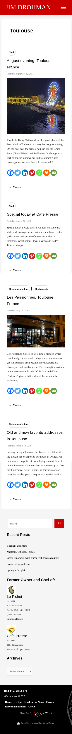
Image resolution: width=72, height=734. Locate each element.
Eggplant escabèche (17, 545)
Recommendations (18, 289)
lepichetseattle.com (15, 618)
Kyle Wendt (46, 713)
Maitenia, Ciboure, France (21, 551)
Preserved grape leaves (18, 564)
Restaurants (41, 289)
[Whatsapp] (39, 172)
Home (8, 702)
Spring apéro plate (16, 570)
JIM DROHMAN (28, 7)
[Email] (53, 172)
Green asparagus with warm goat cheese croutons (33, 558)
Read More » (14, 187)
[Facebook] (10, 172)
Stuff (11, 52)
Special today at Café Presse (32, 214)
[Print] (46, 172)
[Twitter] (17, 172)
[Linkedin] (25, 172)
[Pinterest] (32, 172)
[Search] (59, 523)
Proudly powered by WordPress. (38, 723)
